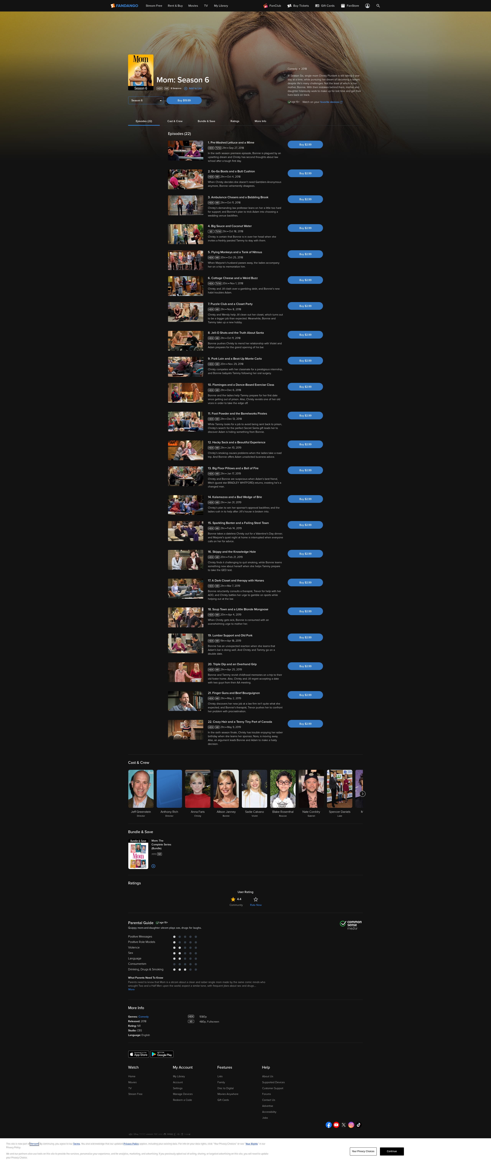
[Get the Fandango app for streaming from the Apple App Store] (138, 1054)
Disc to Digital (225, 1088)
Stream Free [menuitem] (154, 6)
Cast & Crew (174, 121)
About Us (267, 1076)
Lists (219, 1076)
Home (131, 1076)
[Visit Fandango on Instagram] (351, 1125)
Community (236, 905)
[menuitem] (325, 6)
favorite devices (329, 102)
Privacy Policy (131, 1143)
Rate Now (256, 905)
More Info (260, 121)
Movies (132, 1082)
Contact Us (268, 1100)
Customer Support (272, 1088)
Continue (392, 1151)
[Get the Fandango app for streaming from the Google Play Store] (162, 1054)
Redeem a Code (182, 1100)
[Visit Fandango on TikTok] (358, 1125)
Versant (34, 1143)
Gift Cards (223, 1100)
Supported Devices (273, 1082)
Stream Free (135, 1094)
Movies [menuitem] (193, 6)
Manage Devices (183, 1094)
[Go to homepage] (124, 6)
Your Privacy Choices (363, 1151)
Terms (76, 1143)
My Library (179, 1076)
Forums (266, 1094)
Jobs (265, 1117)
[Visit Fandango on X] (343, 1125)
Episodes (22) (144, 121)
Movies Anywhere (227, 1094)
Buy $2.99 (305, 144)
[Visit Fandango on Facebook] (328, 1125)
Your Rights (252, 1143)
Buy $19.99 (184, 100)
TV (130, 1088)
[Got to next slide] (362, 794)
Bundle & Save (206, 121)
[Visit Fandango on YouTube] (336, 1125)
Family (221, 1082)
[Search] (378, 6)
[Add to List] (153, 866)
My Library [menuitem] (221, 6)
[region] (245, 1151)
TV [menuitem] (206, 6)
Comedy (143, 1016)
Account (178, 1082)
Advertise (267, 1106)
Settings (177, 1088)
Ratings (235, 121)
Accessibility (269, 1112)
